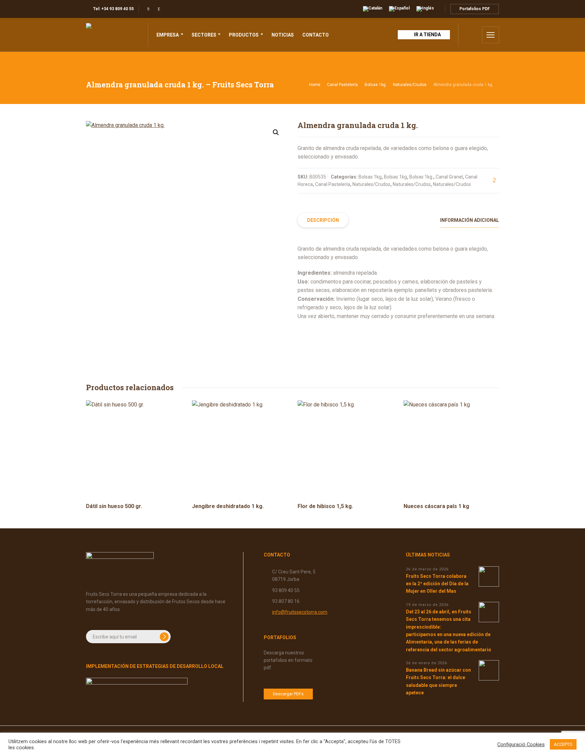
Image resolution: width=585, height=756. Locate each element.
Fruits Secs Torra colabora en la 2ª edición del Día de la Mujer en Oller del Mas (437, 583)
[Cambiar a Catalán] (373, 9)
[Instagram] (159, 9)
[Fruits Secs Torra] (113, 35)
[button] (276, 132)
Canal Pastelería (342, 84)
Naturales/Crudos (410, 84)
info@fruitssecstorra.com (299, 612)
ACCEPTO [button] (563, 744)
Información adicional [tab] (469, 220)
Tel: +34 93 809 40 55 (113, 8)
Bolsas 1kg (370, 177)
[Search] (472, 34)
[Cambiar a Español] (399, 9)
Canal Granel (449, 177)
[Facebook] (148, 9)
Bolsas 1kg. (376, 84)
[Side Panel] (490, 34)
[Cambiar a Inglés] (425, 9)
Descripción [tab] (323, 220)
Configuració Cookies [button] (521, 744)
